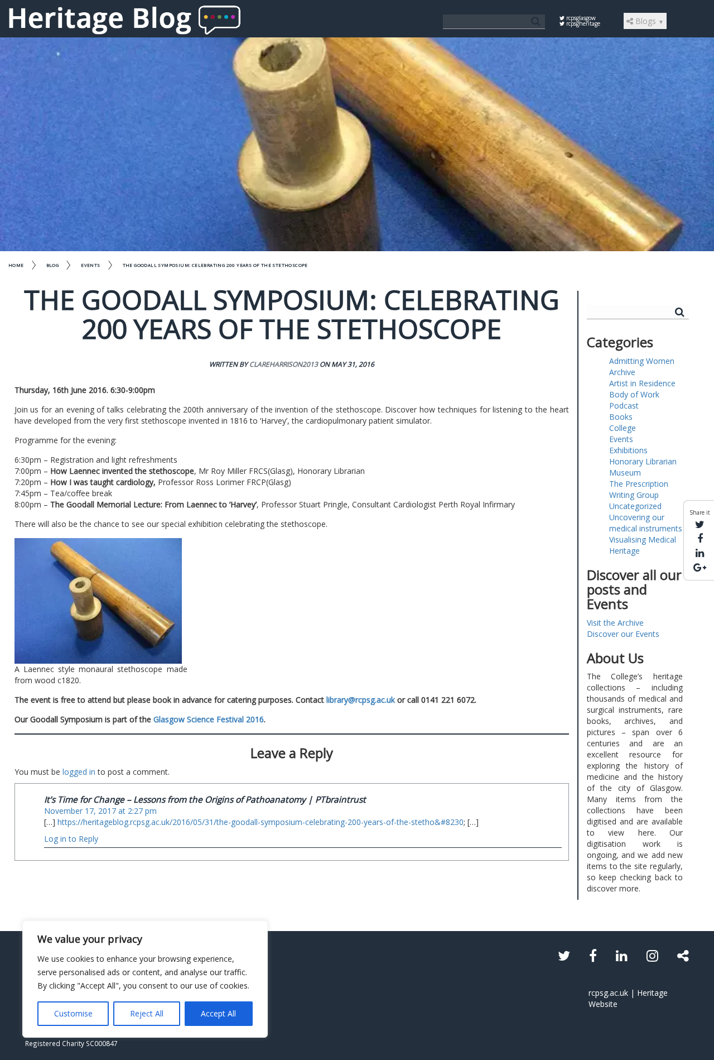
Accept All (218, 1013)
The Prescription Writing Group (638, 489)
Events (90, 265)
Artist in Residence (642, 383)
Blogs (648, 21)
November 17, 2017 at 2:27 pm (100, 810)
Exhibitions (628, 450)
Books (621, 416)
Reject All (146, 1013)
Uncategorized (635, 506)
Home (16, 265)
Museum (625, 472)
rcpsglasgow (580, 18)
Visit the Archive (615, 622)
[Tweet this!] (700, 524)
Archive (622, 372)
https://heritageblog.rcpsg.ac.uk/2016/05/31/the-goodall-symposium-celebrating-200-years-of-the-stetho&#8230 (260, 822)
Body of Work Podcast (634, 400)
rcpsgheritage (582, 23)
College (622, 428)
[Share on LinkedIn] (700, 552)
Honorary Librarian (643, 461)
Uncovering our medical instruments (645, 523)
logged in (78, 771)
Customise (73, 1013)
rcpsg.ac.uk (608, 992)
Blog (52, 265)
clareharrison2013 (283, 364)
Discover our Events (623, 634)
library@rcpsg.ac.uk (360, 699)
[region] (145, 979)
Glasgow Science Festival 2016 (208, 719)
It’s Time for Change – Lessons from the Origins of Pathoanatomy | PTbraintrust (205, 799)
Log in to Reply (71, 838)
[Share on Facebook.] (700, 538)
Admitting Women (641, 361)
